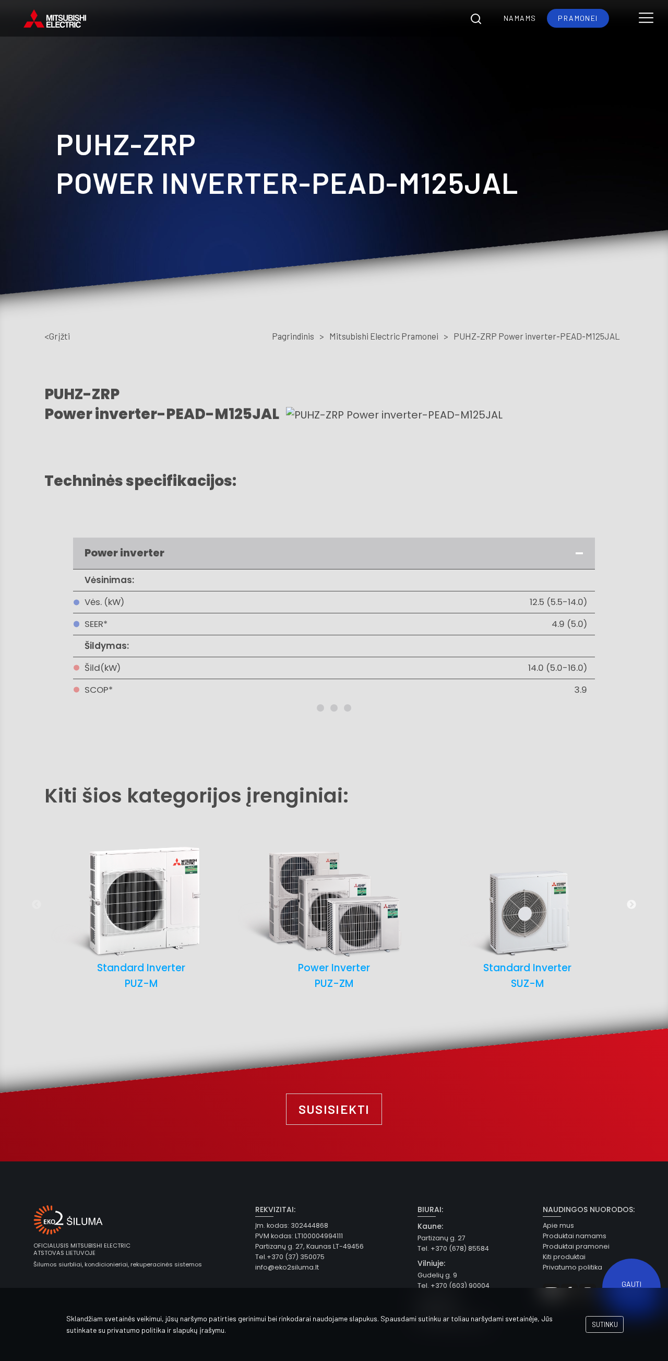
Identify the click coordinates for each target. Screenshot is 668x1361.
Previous (36, 905)
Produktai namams (574, 1235)
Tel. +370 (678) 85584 (453, 1248)
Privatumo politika (572, 1267)
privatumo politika (136, 1329)
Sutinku (605, 1324)
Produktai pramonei (576, 1246)
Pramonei (578, 18)
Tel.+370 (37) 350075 (290, 1256)
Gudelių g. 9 (437, 1275)
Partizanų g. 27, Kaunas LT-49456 (309, 1246)
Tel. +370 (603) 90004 (454, 1285)
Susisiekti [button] (334, 1108)
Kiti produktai (564, 1256)
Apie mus (558, 1225)
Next (631, 905)
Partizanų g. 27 (442, 1238)
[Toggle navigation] (646, 18)
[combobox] (475, 18)
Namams (520, 18)
